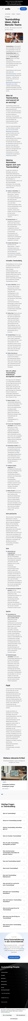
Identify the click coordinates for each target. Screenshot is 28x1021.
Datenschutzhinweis (5, 1012)
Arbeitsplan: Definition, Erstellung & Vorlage (8, 785)
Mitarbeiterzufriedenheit (12, 82)
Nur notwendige (7, 1015)
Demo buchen (4, 1002)
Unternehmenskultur (11, 73)
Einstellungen (14, 1018)
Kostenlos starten (14, 957)
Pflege (16, 450)
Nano (8, 2)
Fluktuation (9, 84)
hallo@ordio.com (5, 997)
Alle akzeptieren (20, 1015)
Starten (23, 8)
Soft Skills (12, 251)
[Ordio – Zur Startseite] (7, 8)
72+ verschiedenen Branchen (14, 4)
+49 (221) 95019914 (5, 993)
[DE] (18, 8)
